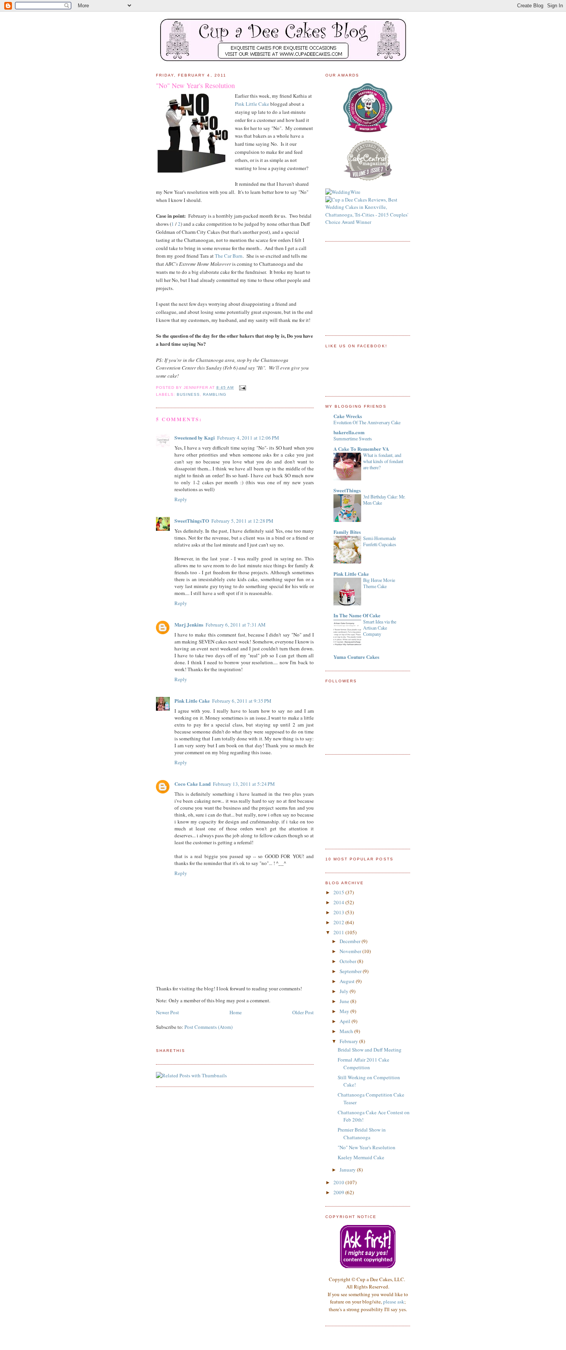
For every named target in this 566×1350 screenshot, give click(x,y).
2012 (339, 922)
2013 (339, 912)
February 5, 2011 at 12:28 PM (242, 520)
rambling (214, 394)
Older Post (303, 1012)
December (351, 941)
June (345, 1001)
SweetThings (347, 490)
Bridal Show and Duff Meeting (370, 1049)
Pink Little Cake (252, 103)
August (348, 981)
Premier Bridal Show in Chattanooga (362, 1133)
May (345, 1011)
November (351, 951)
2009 (339, 1192)
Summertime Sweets (352, 438)
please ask (393, 1301)
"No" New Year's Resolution (195, 85)
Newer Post (167, 1012)
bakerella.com (349, 432)
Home (235, 1012)
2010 (339, 1182)
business (188, 394)
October (348, 961)
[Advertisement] (363, 287)
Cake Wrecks (347, 416)
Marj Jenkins (188, 624)
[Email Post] (241, 387)
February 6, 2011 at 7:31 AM (236, 624)
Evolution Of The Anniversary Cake (366, 422)
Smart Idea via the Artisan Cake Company (379, 627)
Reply (180, 499)
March (347, 1031)
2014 (339, 902)
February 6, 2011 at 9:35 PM (241, 700)
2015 (339, 892)
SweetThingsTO (191, 520)
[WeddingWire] (342, 191)
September (351, 971)
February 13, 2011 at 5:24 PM (244, 783)
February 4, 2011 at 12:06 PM (248, 437)
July (345, 991)
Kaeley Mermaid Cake (361, 1157)
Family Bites (347, 531)
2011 (339, 932)
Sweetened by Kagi (194, 437)
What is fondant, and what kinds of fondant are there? (383, 461)
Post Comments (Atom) (208, 1026)
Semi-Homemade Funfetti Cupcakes (379, 541)
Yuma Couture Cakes (356, 656)
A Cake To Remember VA (361, 448)
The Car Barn (229, 255)
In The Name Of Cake (356, 615)
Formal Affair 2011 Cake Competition (363, 1063)
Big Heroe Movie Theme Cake (379, 583)
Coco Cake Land (192, 783)
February (349, 1041)
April (346, 1021)
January (348, 1169)
